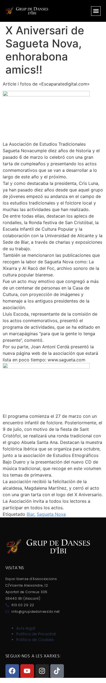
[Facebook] (12, 671)
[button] (96, 11)
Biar (30, 514)
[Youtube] (27, 671)
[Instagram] (42, 671)
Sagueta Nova (51, 514)
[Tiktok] (57, 671)
